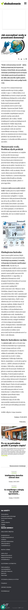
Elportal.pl (3, 573)
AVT (20, 608)
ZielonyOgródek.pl (5, 543)
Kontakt (3, 526)
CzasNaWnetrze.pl (5, 545)
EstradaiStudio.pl (5, 559)
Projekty (3, 524)
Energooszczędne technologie (8, 516)
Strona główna (4, 514)
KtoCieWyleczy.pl (5, 591)
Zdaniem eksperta (5, 522)
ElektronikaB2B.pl (5, 567)
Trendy (2, 520)
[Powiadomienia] (3, 607)
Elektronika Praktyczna (6, 571)
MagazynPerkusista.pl (6, 557)
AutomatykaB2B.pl (5, 569)
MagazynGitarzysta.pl (6, 555)
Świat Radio (4, 575)
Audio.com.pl (4, 553)
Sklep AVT (7, 607)
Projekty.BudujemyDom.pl (7, 537)
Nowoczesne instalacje (6, 518)
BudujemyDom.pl (5, 535)
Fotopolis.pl (4, 583)
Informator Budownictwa (7, 541)
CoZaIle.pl (3, 539)
